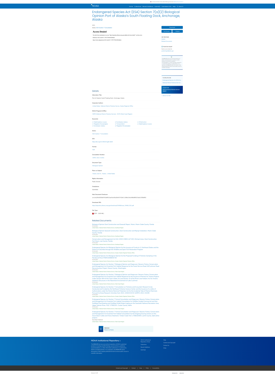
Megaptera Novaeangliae (101, 124)
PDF (93, 150)
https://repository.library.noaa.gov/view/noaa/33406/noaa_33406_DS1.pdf (113, 205)
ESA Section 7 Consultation (104, 28)
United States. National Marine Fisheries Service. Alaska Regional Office (112, 106)
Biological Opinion (97, 166)
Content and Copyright (169, 342)
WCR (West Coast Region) (124, 114)
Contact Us (166, 345)
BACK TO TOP (166, 96)
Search (181, 6)
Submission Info (166, 6)
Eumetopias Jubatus (122, 122)
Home (131, 6)
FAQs (164, 348)
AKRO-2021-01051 (98, 158)
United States (111, 173)
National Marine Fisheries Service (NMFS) (171, 90)
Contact (134, 368)
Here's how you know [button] (178, 1)
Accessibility (155, 368)
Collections (137, 6)
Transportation (120, 124)
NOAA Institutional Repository (105, 340)
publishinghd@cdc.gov (167, 51)
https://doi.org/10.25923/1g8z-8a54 (102, 142)
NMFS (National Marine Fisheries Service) (104, 114)
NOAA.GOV (174, 373)
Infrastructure (142, 122)
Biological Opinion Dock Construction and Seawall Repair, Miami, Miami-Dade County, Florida (123, 224)
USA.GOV (181, 373)
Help (174, 6)
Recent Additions (148, 6)
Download (172, 27)
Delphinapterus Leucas (100, 122)
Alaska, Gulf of (96, 173)
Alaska (104, 173)
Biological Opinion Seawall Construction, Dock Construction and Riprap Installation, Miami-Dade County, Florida (124, 232)
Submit (157, 6)
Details (163, 39)
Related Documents (166, 41)
